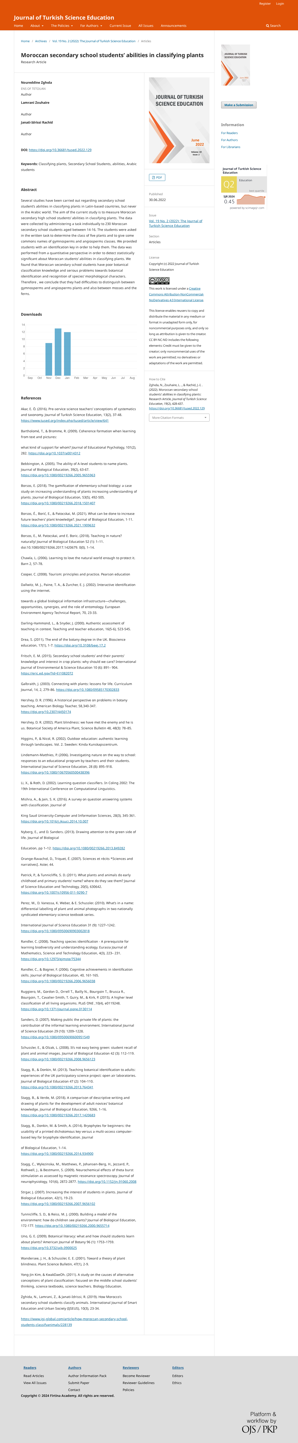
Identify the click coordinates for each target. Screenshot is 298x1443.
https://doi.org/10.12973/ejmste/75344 (51, 959)
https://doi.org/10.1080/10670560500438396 (55, 772)
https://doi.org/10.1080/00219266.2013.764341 (57, 1087)
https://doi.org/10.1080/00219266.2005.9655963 (58, 475)
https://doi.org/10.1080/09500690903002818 (55, 931)
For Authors (89, 25)
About (35, 25)
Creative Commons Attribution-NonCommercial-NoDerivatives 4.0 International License (176, 294)
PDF (159, 177)
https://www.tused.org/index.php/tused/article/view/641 (65, 420)
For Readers (229, 133)
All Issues (146, 25)
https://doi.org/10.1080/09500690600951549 (55, 1037)
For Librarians (230, 147)
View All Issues (35, 1383)
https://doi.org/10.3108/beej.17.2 (80, 645)
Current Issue (120, 25)
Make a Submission (238, 105)
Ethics (177, 1383)
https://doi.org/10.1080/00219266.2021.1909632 (58, 525)
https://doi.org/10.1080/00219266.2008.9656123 (58, 1059)
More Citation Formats (168, 417)
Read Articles (34, 1376)
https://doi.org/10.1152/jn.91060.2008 (107, 1181)
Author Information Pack (87, 1376)
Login (280, 3)
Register (265, 3)
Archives (41, 41)
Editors (177, 1376)
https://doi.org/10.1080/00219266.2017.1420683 (58, 1115)
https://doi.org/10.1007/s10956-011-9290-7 (54, 892)
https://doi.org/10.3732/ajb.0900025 (49, 1248)
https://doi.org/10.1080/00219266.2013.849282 (89, 848)
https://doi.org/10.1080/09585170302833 (87, 689)
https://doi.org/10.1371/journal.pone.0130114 (56, 1009)
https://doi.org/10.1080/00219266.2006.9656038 (58, 981)
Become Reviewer (136, 1376)
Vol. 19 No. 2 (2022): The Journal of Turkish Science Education (93, 41)
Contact (74, 1390)
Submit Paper (78, 1383)
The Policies (60, 25)
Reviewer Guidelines (139, 1383)
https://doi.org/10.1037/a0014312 (54, 453)
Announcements (173, 25)
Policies (128, 1390)
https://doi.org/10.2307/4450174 (46, 711)
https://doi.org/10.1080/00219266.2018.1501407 (58, 503)
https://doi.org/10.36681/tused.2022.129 (60, 150)
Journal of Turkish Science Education (64, 17)
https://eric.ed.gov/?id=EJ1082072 (47, 673)
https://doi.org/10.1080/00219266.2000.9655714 (72, 1225)
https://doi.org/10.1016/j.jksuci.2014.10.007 (54, 821)
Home (18, 25)
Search (275, 25)
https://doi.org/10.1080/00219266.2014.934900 (57, 1153)
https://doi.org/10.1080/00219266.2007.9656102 (58, 1203)
